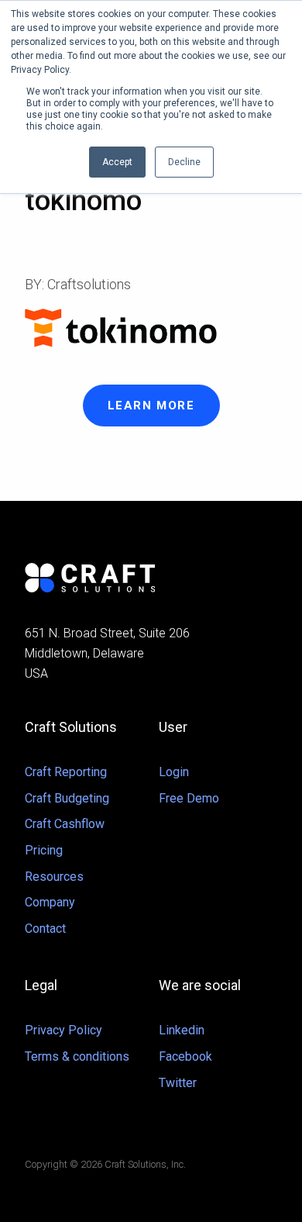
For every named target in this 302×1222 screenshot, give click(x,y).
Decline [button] (184, 162)
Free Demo (189, 798)
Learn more (151, 406)
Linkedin (181, 1030)
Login (174, 772)
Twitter (178, 1082)
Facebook (185, 1056)
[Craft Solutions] (151, 577)
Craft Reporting (66, 772)
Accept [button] (117, 162)
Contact (45, 928)
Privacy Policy (63, 1030)
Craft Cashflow (65, 823)
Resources (54, 876)
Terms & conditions (77, 1056)
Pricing (44, 850)
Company (50, 902)
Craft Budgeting (67, 798)
